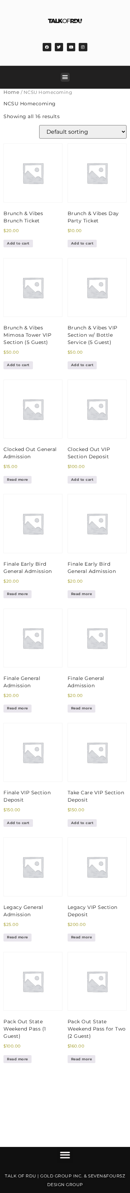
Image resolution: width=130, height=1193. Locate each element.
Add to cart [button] (18, 243)
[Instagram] (83, 47)
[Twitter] (59, 47)
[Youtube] (71, 47)
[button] (65, 77)
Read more (17, 479)
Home (11, 92)
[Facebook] (47, 47)
